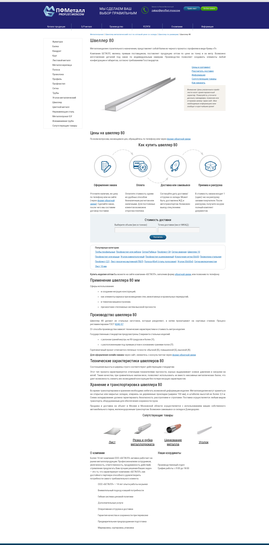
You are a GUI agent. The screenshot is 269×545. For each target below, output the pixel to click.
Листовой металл (61, 60)
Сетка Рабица (149, 252)
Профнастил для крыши (107, 256)
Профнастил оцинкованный (159, 256)
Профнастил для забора (128, 252)
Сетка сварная (179, 252)
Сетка (55, 88)
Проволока (58, 74)
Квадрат (56, 51)
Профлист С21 (102, 261)
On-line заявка (209, 8)
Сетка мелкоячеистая (205, 261)
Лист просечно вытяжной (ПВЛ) (127, 261)
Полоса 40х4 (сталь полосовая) (160, 261)
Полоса (56, 69)
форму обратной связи (179, 139)
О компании (177, 26)
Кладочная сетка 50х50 (187, 256)
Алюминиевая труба (63, 121)
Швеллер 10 (194, 252)
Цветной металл (60, 107)
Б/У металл (86, 26)
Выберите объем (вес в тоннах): (131, 225)
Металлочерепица (62, 65)
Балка (55, 46)
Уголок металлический (64, 97)
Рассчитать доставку (203, 71)
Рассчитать (157, 237)
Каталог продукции (56, 26)
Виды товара (53, 34)
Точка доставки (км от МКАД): (173, 225)
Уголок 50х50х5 (185, 261)
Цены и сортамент (201, 67)
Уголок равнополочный (132, 256)
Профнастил (58, 83)
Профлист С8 (164, 252)
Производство (116, 26)
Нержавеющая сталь (63, 111)
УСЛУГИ (146, 26)
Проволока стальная (210, 256)
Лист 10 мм (101, 266)
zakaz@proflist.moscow (166, 10)
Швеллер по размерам (168, 34)
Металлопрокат (97, 34)
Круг (54, 55)
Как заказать (198, 83)
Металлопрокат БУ (62, 116)
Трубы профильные (105, 252)
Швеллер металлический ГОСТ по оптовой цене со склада (131, 34)
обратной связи (183, 274)
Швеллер (57, 102)
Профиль (57, 79)
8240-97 (119, 324)
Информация (207, 26)
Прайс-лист (191, 8)
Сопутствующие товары (204, 79)
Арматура (57, 41)
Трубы (55, 93)
